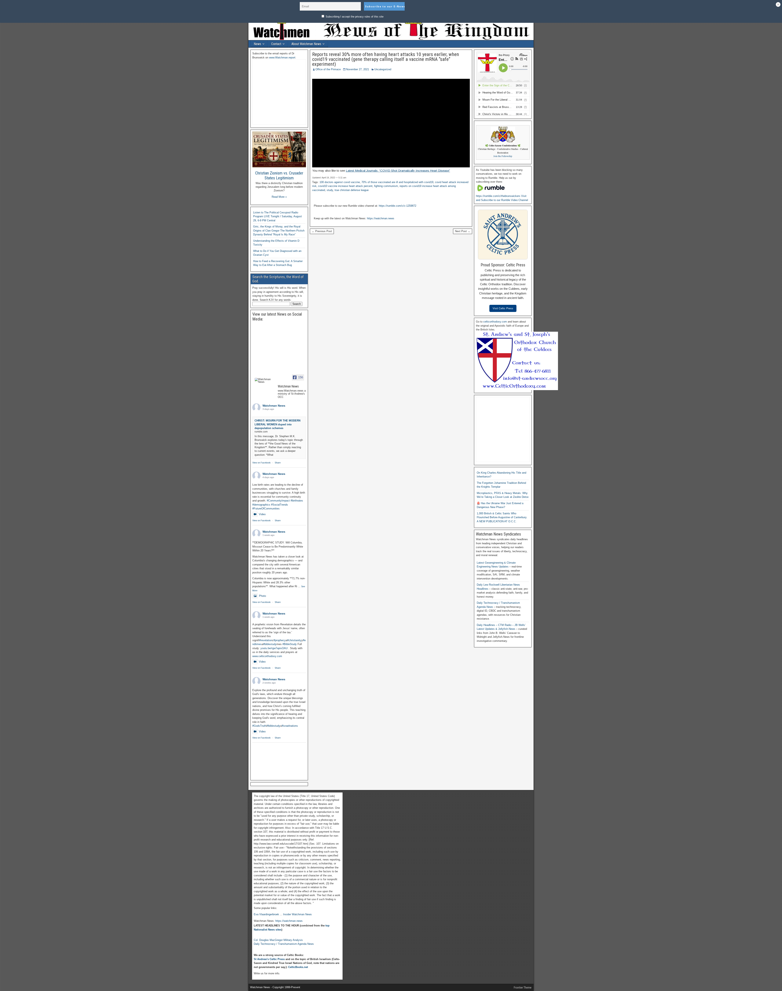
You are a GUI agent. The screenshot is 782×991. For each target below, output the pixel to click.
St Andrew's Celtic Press (269, 959)
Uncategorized (382, 69)
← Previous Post (322, 231)
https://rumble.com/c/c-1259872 (397, 205)
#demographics (261, 504)
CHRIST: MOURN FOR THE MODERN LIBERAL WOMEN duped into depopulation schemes (277, 424)
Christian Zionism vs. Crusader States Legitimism (279, 175)
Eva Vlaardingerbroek (266, 914)
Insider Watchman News (297, 914)
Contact (276, 44)
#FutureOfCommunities (266, 508)
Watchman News (273, 405)
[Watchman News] (264, 381)
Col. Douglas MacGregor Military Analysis (278, 940)
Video (262, 514)
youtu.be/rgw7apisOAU (274, 648)
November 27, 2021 (357, 69)
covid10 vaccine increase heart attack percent (345, 186)
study (330, 190)
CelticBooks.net (298, 967)
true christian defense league (352, 190)
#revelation (265, 640)
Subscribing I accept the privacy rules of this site (354, 16)
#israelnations (290, 725)
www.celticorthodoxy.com (267, 656)
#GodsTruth (259, 725)
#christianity (294, 640)
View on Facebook (261, 462)
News (257, 44)
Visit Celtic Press (503, 308)
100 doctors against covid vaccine (340, 182)
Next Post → (462, 231)
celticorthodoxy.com (495, 321)
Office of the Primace (328, 69)
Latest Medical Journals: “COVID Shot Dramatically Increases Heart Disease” (398, 170)
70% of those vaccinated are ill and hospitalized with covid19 (397, 182)
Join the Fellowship (502, 156)
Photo (262, 595)
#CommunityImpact (278, 500)
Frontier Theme (523, 987)
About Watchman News (306, 44)
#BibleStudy (289, 644)
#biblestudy (270, 644)
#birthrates (297, 500)
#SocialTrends (279, 504)
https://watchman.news (380, 218)
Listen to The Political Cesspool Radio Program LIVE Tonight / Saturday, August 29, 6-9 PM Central (277, 216)
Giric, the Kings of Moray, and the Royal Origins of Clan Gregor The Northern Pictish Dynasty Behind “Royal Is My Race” (278, 230)
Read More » (279, 196)
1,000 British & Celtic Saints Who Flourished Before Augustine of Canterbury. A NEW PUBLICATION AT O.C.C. (502, 517)
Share (278, 462)
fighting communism (386, 186)
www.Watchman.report (282, 57)
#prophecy (279, 640)
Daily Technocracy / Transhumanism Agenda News (284, 943)
